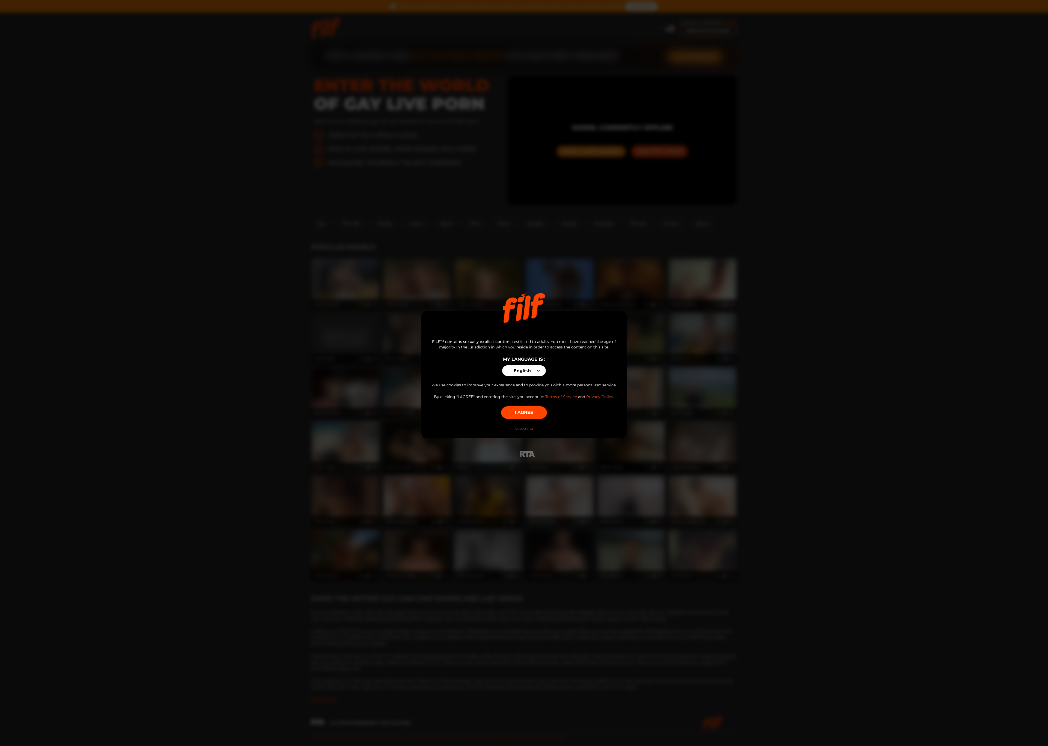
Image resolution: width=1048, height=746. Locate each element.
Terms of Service (561, 396)
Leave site (524, 428)
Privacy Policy (599, 396)
